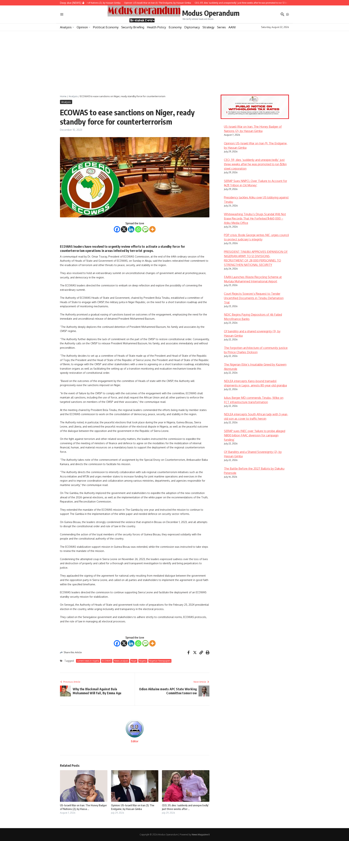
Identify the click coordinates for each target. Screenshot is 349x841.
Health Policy (156, 27)
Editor (134, 741)
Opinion (82, 27)
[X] (124, 229)
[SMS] (145, 229)
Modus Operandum (211, 12)
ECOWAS (106, 660)
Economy (175, 27)
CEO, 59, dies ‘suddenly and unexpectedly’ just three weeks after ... (185, 807)
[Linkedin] (131, 229)
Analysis (66, 27)
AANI (232, 27)
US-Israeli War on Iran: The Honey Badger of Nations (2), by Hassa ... (83, 807)
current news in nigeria (88, 660)
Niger (134, 660)
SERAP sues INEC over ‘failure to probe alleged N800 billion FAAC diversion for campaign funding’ (254, 435)
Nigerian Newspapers (160, 660)
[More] (152, 229)
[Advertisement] (174, 58)
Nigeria (143, 660)
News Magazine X (201, 834)
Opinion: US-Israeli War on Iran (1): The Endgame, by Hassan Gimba (132, 807)
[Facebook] (117, 229)
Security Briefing (132, 27)
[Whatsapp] (138, 229)
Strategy (208, 27)
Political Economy (106, 27)
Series (221, 27)
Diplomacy (192, 27)
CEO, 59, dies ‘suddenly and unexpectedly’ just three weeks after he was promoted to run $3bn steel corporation (255, 164)
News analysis (121, 660)
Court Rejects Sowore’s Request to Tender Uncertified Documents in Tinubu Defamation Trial (254, 298)
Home (63, 96)
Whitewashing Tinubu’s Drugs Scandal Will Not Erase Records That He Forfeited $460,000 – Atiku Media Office (255, 218)
